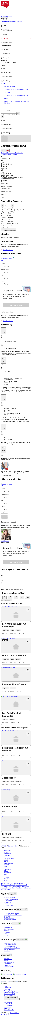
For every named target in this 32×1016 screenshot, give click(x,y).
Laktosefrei (14, 153)
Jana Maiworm (5, 541)
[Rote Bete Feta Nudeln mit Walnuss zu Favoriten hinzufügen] (28, 734)
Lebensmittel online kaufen (11, 913)
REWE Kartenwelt (9, 962)
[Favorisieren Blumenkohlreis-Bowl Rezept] (7, 150)
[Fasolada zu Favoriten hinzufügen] (28, 820)
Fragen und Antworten (10, 943)
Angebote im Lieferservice (11, 899)
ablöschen (19, 444)
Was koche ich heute (9, 949)
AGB (5, 986)
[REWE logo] (3, 83)
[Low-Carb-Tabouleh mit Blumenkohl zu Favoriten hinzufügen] (28, 610)
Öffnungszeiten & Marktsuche (12, 948)
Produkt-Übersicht (9, 918)
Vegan (9, 153)
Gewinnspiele (8, 903)
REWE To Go (8, 960)
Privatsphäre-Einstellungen (11, 992)
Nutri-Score (7, 951)
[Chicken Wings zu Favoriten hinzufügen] (28, 792)
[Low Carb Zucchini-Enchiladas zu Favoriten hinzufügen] (28, 699)
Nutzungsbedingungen (10, 991)
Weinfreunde (7, 963)
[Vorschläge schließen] (2, 116)
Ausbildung (7, 932)
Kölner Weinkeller (9, 966)
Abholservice (7, 916)
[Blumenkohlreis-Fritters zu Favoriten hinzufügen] (28, 670)
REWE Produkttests (9, 905)
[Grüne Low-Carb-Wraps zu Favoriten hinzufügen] (28, 641)
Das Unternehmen (9, 929)
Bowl (16, 846)
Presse (6, 933)
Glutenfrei (20, 153)
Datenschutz (7, 987)
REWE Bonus (8, 900)
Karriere (6, 930)
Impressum (7, 989)
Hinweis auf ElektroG (10, 995)
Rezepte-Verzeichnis (9, 946)
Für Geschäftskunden (10, 919)
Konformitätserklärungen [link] (11, 997)
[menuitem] (16, 26)
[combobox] (8, 114)
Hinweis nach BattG (9, 994)
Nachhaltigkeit (8, 927)
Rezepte (16, 101)
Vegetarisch (4, 153)
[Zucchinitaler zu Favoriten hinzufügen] (28, 764)
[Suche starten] (18, 113)
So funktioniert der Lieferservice (13, 915)
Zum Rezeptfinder (8, 250)
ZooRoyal (7, 965)
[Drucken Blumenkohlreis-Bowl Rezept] (2, 150)
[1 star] (4, 597)
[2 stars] (10, 597)
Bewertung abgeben (6, 600)
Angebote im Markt (9, 897)
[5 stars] (28, 597)
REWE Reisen (8, 959)
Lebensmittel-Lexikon (10, 944)
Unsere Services (8, 902)
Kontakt (6, 935)
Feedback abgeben (16, 305)
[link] (17, 88)
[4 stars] (22, 597)
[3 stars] (16, 597)
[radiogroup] (16, 597)
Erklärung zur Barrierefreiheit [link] (12, 999)
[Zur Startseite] (6, 10)
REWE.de (3, 846)
